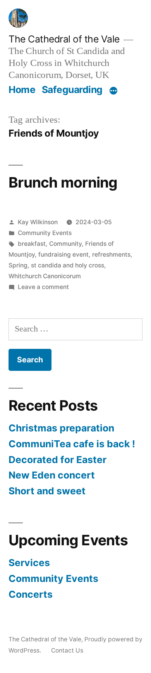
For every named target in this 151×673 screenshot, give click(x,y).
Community (65, 243)
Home (22, 89)
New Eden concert (52, 475)
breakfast (32, 243)
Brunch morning (63, 182)
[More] (113, 91)
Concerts (31, 594)
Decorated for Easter (57, 459)
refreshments (111, 254)
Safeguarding (72, 89)
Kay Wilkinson (38, 222)
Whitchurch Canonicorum (45, 276)
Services (29, 562)
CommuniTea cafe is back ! (72, 444)
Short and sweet (47, 491)
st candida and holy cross (67, 265)
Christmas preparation (61, 428)
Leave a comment (43, 287)
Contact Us (67, 650)
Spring (18, 265)
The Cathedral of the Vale (64, 39)
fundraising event (63, 254)
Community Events (45, 233)
